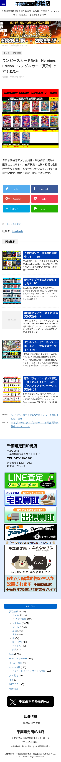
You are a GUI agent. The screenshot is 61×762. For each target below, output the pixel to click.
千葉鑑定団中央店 (30, 723)
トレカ (8, 224)
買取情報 (17, 224)
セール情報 (14, 667)
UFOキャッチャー (18, 658)
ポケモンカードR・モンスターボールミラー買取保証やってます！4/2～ (41, 346)
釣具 (14, 649)
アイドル (16, 645)
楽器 (11, 680)
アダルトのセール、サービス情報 (28, 671)
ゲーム (15, 627)
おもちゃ (16, 623)
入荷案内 (13, 675)
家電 (14, 630)
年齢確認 (13, 688)
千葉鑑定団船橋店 (30, 732)
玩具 (11, 654)
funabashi (17, 231)
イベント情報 (15, 663)
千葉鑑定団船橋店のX (34, 701)
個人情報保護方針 (43, 746)
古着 (14, 634)
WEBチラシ (15, 684)
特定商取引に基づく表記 (21, 746)
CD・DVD (17, 642)
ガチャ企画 (20, 618)
